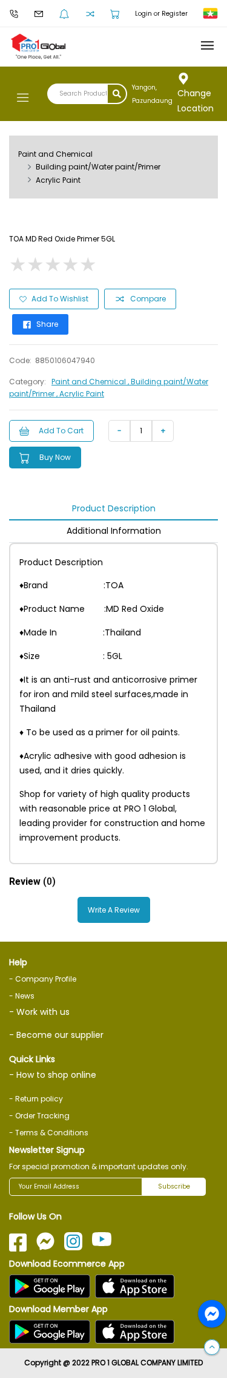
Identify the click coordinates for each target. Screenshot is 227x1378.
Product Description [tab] (114, 508)
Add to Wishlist (59, 299)
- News (22, 996)
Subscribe (174, 1186)
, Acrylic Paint (80, 394)
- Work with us (39, 1012)
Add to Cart (61, 430)
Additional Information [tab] (114, 531)
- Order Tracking (39, 1116)
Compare (148, 299)
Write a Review (114, 910)
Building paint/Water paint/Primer (98, 167)
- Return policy (36, 1099)
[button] (212, 1348)
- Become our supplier (56, 1035)
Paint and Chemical (55, 154)
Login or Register (161, 13)
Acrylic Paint (58, 180)
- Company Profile (42, 979)
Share (47, 324)
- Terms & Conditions (48, 1132)
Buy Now (55, 457)
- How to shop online (52, 1075)
